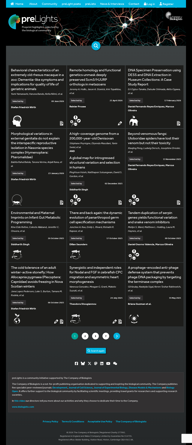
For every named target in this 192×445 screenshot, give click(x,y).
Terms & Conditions (73, 421)
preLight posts (71, 3)
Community (49, 3)
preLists (90, 3)
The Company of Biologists (131, 421)
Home (19, 3)
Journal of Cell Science (80, 387)
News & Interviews (112, 3)
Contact (134, 3)
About (33, 3)
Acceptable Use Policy (100, 421)
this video (19, 400)
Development (59, 387)
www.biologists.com (23, 406)
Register (168, 4)
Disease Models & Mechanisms (145, 387)
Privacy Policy (50, 421)
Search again (97, 350)
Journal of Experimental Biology (111, 387)
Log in (151, 4)
